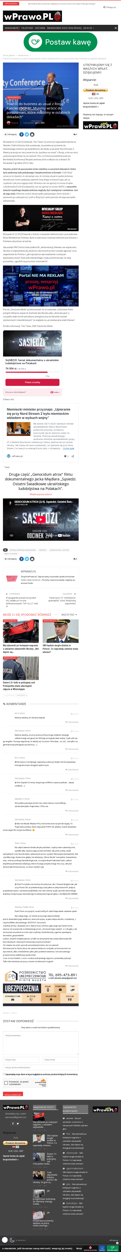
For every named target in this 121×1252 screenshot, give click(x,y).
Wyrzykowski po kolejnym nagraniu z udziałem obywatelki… (45, 1124)
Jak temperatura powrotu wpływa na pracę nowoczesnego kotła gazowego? (62, 3)
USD (96, 98)
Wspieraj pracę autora (41, 494)
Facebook (36, 580)
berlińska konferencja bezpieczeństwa (23, 550)
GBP (101, 98)
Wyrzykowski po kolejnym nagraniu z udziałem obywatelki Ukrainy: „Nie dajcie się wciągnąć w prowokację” (75, 1141)
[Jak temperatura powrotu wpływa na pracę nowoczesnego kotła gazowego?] (39, 1215)
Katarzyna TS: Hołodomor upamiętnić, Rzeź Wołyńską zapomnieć (62, 600)
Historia (40, 28)
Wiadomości (12, 28)
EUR (91, 98)
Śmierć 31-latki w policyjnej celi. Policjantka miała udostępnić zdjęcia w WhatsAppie (19, 686)
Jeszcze (87, 28)
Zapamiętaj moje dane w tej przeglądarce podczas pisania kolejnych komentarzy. (41, 1074)
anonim (69, 1118)
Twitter (24, 580)
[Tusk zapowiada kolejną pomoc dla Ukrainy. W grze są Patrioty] (39, 1175)
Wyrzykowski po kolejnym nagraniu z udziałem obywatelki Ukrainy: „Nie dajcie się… (21, 648)
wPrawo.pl (114, 1240)
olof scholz (42, 550)
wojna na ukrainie (10, 554)
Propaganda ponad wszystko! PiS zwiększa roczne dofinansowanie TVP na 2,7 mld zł (22, 602)
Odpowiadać (73, 722)
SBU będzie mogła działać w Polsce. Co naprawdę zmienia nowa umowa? (60, 648)
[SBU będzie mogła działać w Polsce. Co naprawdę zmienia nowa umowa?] (61, 631)
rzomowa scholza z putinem (59, 550)
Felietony (27, 28)
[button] (8, 1240)
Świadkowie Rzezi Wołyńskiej (64, 28)
